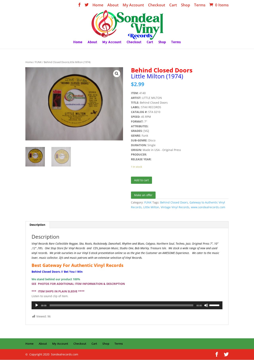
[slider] (214, 304)
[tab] (37, 224)
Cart (173, 5)
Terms (199, 5)
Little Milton (151, 207)
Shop (185, 5)
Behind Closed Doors (174, 202)
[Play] (37, 305)
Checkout (156, 5)
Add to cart (141, 180)
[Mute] (206, 305)
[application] (127, 305)
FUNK (38, 62)
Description (37, 225)
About (113, 5)
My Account (133, 5)
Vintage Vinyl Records (175, 207)
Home (97, 5)
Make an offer (143, 195)
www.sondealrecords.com (208, 207)
